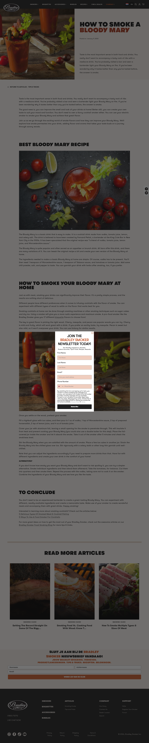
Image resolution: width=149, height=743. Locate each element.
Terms (83, 402)
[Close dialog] (92, 333)
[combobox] (60, 386)
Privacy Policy (75, 402)
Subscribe (74, 406)
